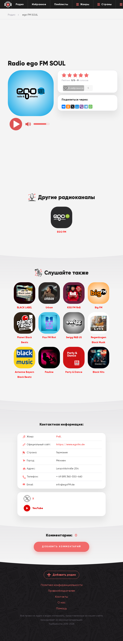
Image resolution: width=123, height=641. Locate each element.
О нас (61, 602)
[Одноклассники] (68, 107)
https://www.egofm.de (70, 444)
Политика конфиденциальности (61, 585)
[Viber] (81, 107)
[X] (72, 107)
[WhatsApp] (90, 107)
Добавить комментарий (61, 546)
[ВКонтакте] (64, 107)
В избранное (76, 88)
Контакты (61, 596)
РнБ (58, 436)
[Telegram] (86, 107)
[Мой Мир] (77, 107)
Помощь (61, 608)
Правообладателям (61, 590)
